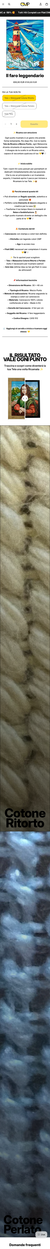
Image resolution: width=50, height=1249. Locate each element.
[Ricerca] (9, 4)
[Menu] (3, 4)
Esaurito (34, 124)
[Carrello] (47, 4)
